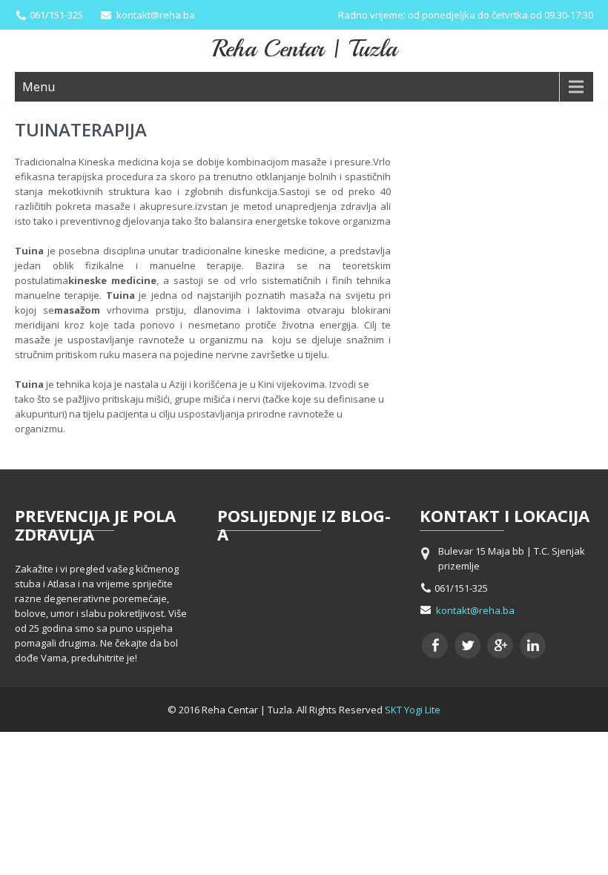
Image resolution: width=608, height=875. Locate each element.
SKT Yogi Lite (412, 709)
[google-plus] (500, 645)
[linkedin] (533, 645)
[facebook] (435, 645)
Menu (38, 87)
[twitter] (467, 645)
